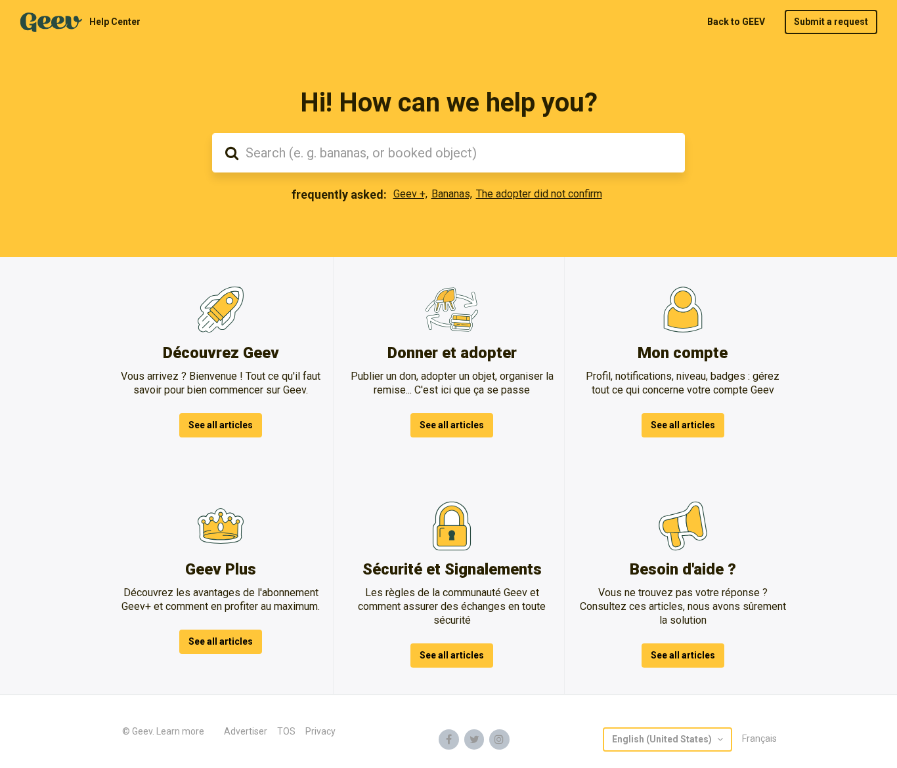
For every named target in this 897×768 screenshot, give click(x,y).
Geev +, (410, 194)
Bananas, (451, 194)
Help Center (115, 21)
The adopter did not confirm (539, 194)
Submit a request (831, 21)
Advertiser (245, 731)
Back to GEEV (736, 21)
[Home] (51, 22)
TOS (286, 731)
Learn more (180, 731)
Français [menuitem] (759, 738)
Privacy (320, 731)
